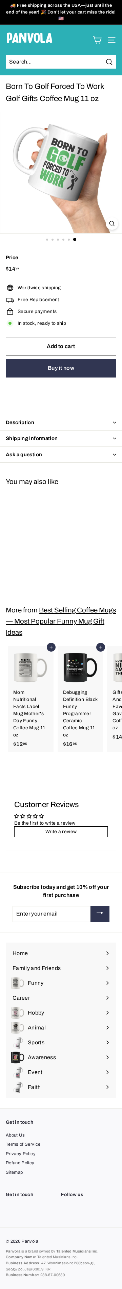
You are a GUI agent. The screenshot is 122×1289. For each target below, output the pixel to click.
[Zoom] (112, 223)
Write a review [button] (61, 831)
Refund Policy (20, 1163)
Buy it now (61, 368)
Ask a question (24, 454)
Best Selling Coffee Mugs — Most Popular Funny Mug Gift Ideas (61, 621)
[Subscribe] (99, 914)
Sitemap (14, 1172)
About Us (15, 1135)
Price (12, 257)
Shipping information (32, 438)
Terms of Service (23, 1144)
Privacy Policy (21, 1153)
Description (20, 422)
